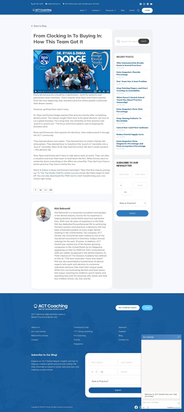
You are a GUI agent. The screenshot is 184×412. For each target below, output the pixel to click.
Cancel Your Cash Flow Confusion (132, 127)
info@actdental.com (54, 4)
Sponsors (123, 327)
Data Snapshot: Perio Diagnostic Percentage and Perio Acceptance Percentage (130, 143)
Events (77, 339)
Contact (132, 10)
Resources (110, 10)
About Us (35, 327)
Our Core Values (38, 331)
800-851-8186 (38, 4)
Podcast (122, 331)
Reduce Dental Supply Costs (130, 134)
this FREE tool (67, 175)
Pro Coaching (80, 335)
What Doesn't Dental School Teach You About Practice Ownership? (130, 100)
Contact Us (124, 339)
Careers (34, 339)
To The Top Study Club (48, 173)
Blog (122, 10)
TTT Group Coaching (83, 331)
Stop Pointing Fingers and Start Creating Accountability (132, 89)
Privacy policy (68, 407)
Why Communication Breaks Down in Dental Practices (130, 64)
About (82, 10)
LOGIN (147, 10)
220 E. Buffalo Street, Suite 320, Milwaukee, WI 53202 (82, 4)
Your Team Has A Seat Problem (131, 81)
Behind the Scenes (39, 335)
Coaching (95, 10)
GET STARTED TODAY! (128, 308)
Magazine (78, 344)
